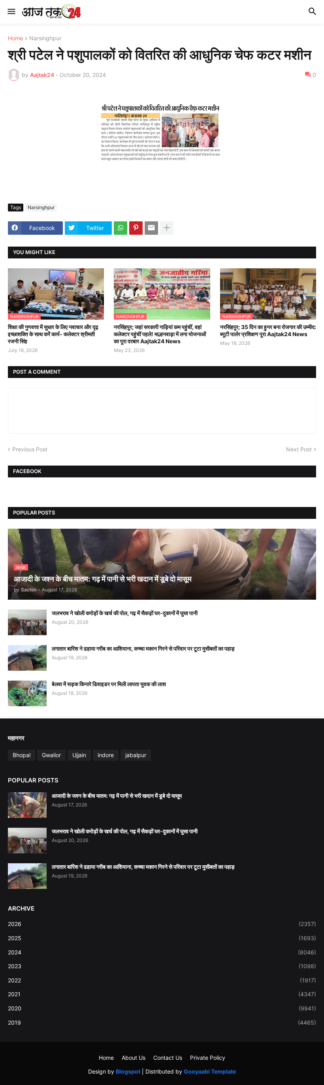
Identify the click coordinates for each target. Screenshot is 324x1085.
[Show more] (166, 228)
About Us (133, 1057)
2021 (162, 994)
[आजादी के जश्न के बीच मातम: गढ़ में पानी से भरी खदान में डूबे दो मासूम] (27, 805)
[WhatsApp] (120, 228)
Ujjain (79, 755)
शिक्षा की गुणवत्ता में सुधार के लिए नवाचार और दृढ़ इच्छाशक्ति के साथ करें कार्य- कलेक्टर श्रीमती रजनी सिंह (53, 334)
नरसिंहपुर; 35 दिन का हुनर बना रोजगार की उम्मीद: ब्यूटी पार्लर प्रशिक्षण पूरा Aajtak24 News (268, 330)
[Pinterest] (136, 228)
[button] (11, 12)
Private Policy (207, 1057)
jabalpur (135, 755)
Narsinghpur (45, 38)
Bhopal (21, 755)
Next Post (299, 449)
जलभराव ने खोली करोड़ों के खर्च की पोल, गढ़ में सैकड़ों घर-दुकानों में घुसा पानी (125, 613)
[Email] (151, 228)
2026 (162, 923)
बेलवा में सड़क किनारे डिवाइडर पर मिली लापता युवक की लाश (109, 684)
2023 (162, 966)
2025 (162, 938)
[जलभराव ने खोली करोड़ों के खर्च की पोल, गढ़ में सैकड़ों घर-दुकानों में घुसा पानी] (27, 622)
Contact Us (167, 1057)
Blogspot (128, 1071)
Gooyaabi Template (210, 1071)
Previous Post (29, 449)
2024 (162, 952)
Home (15, 38)
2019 (162, 1022)
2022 (162, 980)
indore (106, 755)
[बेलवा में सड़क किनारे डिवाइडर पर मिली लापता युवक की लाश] (27, 693)
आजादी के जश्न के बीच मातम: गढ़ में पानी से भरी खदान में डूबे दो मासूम (117, 795)
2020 (162, 1008)
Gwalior (51, 755)
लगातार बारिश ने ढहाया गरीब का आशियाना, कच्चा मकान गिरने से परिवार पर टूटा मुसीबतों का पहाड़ (143, 648)
